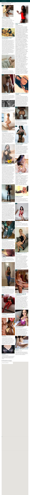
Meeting (3, 286)
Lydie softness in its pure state (21, 119)
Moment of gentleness (6, 107)
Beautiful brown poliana (19, 326)
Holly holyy (4, 257)
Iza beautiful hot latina (6, 93)
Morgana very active (19, 196)
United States (8, 2)
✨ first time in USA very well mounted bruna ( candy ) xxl (20, 294)
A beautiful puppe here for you (7, 313)
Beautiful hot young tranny (7, 164)
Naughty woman (5, 68)
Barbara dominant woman (6, 202)
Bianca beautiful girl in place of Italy (21, 253)
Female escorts (4, 2)
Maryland (12, 2)
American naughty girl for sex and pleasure (21, 349)
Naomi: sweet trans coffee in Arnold (20, 24)
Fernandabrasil (4, 130)
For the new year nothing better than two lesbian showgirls (8, 37)
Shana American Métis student (7, 239)
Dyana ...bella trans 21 (19, 173)
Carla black (4, 335)
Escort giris (17, 221)
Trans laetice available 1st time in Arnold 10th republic (21, 144)
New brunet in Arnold (6, 17)
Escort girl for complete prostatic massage (21, 94)
